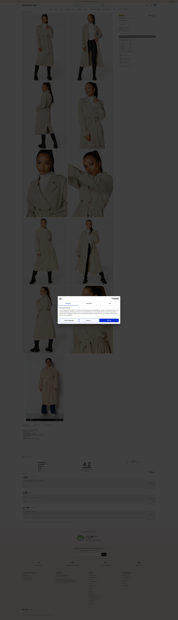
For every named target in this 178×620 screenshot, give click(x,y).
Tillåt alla (109, 320)
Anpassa (88, 320)
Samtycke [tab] (68, 303)
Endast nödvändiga (69, 320)
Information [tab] (89, 303)
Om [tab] (110, 303)
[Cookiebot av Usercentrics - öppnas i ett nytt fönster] (113, 299)
